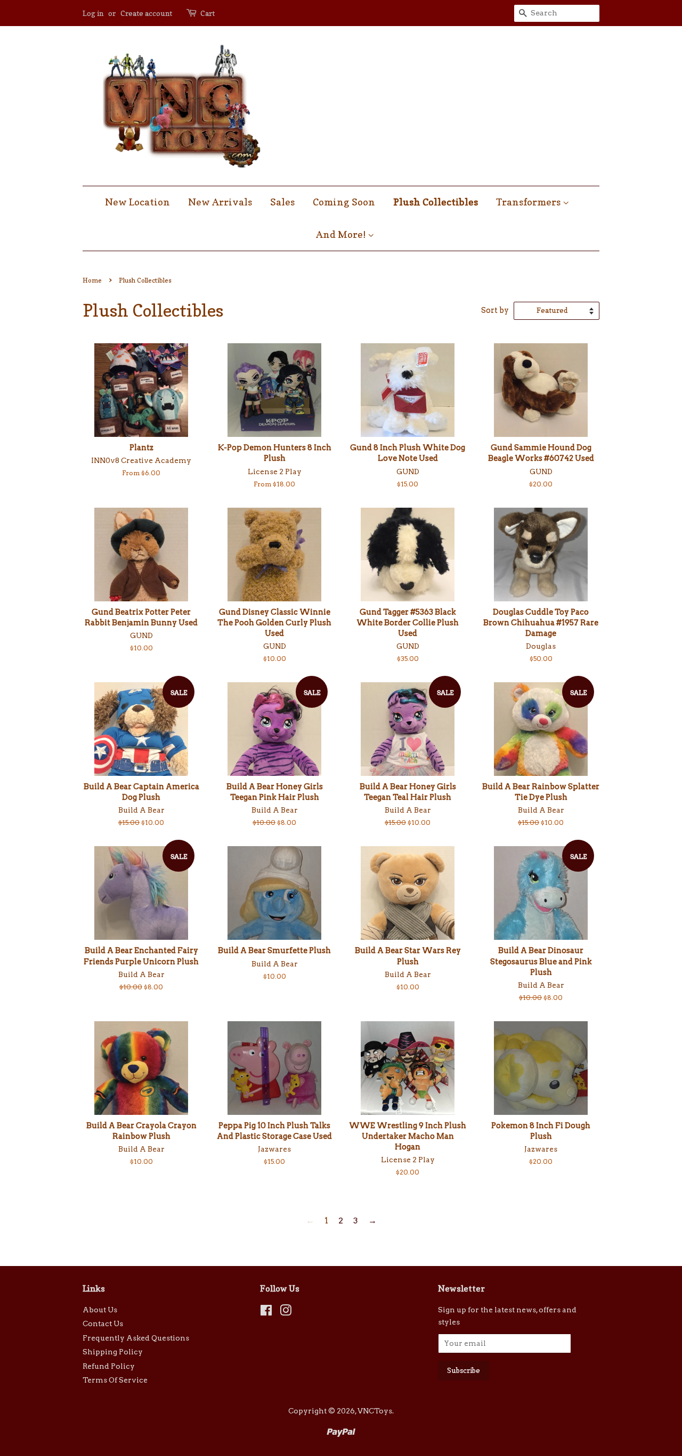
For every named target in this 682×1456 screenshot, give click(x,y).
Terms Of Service (115, 1380)
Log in (93, 13)
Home (92, 280)
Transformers (529, 202)
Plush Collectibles (435, 202)
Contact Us (103, 1323)
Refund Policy (109, 1366)
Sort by (495, 310)
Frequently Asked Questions (136, 1338)
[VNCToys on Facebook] (266, 1312)
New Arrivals (220, 202)
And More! (342, 234)
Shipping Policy (113, 1351)
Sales (282, 202)
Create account (146, 13)
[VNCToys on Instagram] (285, 1312)
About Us (100, 1309)
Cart (207, 13)
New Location (137, 202)
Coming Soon (344, 202)
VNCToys (375, 1411)
